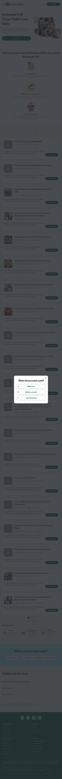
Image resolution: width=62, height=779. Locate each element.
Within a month (31, 392)
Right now (31, 386)
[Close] (45, 378)
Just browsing (31, 398)
